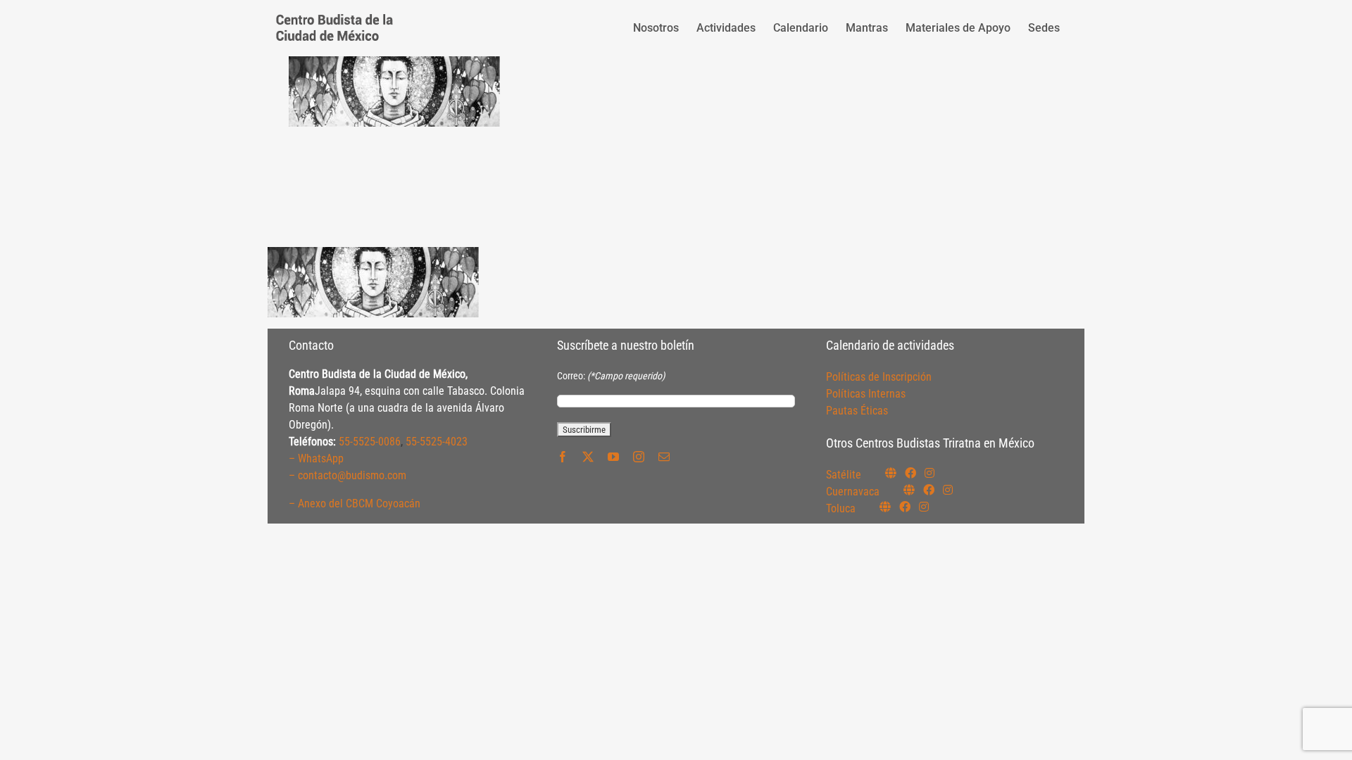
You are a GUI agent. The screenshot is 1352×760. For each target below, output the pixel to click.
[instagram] (638, 456)
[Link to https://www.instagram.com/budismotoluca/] (924, 506)
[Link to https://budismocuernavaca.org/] (909, 489)
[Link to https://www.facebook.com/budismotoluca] (904, 506)
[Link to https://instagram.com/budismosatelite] (929, 473)
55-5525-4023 (437, 441)
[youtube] (613, 456)
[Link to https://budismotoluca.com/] (885, 506)
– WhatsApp (316, 458)
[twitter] (588, 456)
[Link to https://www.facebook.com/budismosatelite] (910, 473)
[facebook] (562, 456)
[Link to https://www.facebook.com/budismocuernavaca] (928, 489)
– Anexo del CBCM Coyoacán (354, 503)
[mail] (664, 456)
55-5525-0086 (370, 441)
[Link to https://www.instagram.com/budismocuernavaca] (948, 489)
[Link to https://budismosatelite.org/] (890, 473)
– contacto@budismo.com (347, 475)
